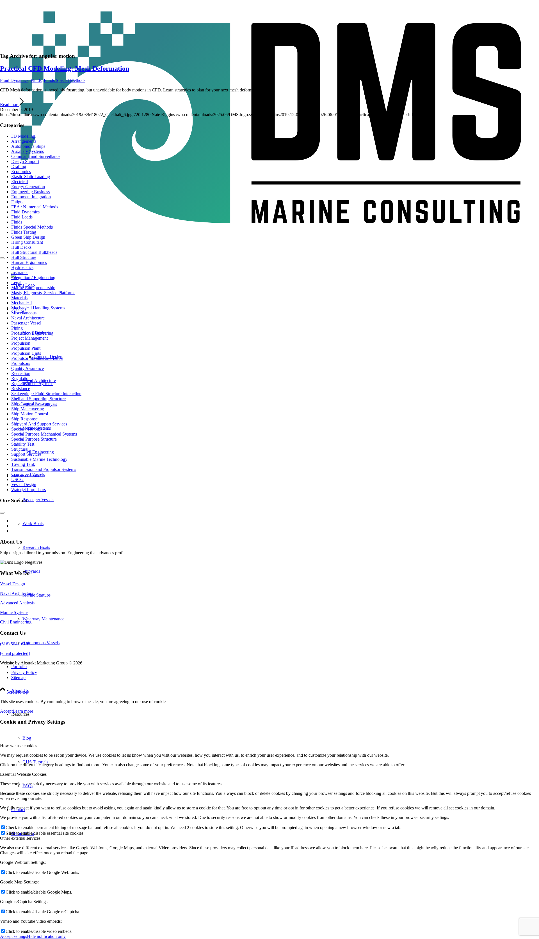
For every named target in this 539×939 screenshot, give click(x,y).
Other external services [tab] (20, 838)
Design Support (25, 161)
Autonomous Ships (28, 146)
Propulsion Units (26, 353)
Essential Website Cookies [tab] (23, 774)
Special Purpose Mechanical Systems (44, 434)
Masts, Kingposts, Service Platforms (43, 292)
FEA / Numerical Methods (34, 206)
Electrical (19, 181)
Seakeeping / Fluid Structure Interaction (46, 393)
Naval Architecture (39, 380)
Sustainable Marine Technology (39, 459)
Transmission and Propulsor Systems (43, 469)
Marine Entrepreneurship (33, 287)
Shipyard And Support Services (39, 424)
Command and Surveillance (35, 156)
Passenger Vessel (26, 323)
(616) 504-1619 (14, 643)
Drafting (18, 166)
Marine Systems (14, 612)
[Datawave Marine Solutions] (269, 233)
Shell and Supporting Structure (38, 398)
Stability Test (22, 444)
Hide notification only (46, 936)
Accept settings (13, 936)
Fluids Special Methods (64, 80)
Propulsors (20, 363)
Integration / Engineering (33, 277)
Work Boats (33, 523)
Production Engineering (32, 333)
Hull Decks (21, 247)
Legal (16, 282)
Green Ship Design (28, 237)
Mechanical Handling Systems (38, 307)
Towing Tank (23, 464)
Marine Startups (36, 595)
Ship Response (24, 418)
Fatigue (17, 201)
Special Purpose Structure (34, 439)
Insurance (19, 272)
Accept (6, 711)
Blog (26, 738)
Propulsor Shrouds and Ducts (37, 358)
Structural (19, 449)
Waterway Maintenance (43, 618)
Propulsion (20, 343)
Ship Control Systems (30, 403)
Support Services (26, 454)
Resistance (20, 388)
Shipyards (31, 571)
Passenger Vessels (38, 499)
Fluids (36, 80)
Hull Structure (23, 257)
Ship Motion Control (29, 413)
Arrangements (23, 141)
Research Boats (36, 547)
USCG (17, 479)
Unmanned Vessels (28, 474)
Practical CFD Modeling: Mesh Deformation (64, 68)
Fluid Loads (22, 217)
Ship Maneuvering (27, 408)
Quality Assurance (27, 368)
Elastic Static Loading (30, 176)
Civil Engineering (15, 622)
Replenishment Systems (32, 383)
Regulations (21, 378)
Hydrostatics (22, 267)
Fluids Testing (23, 232)
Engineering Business (30, 191)
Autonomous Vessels (41, 642)
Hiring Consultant (27, 242)
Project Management (29, 338)
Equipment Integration (31, 196)
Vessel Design (23, 484)
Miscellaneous (23, 312)
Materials (19, 297)
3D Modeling (23, 136)
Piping (17, 328)
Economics (21, 171)
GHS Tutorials (35, 762)
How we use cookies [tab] (18, 745)
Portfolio (19, 666)
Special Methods (26, 429)
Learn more (23, 711)
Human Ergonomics (29, 262)
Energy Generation (28, 186)
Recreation (20, 373)
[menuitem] (275, 672)
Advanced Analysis (17, 602)
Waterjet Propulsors (28, 489)
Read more (9, 104)
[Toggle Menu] (2, 258)
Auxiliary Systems (27, 151)
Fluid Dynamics (14, 80)
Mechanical (21, 302)
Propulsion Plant (25, 348)
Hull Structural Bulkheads (34, 252)
